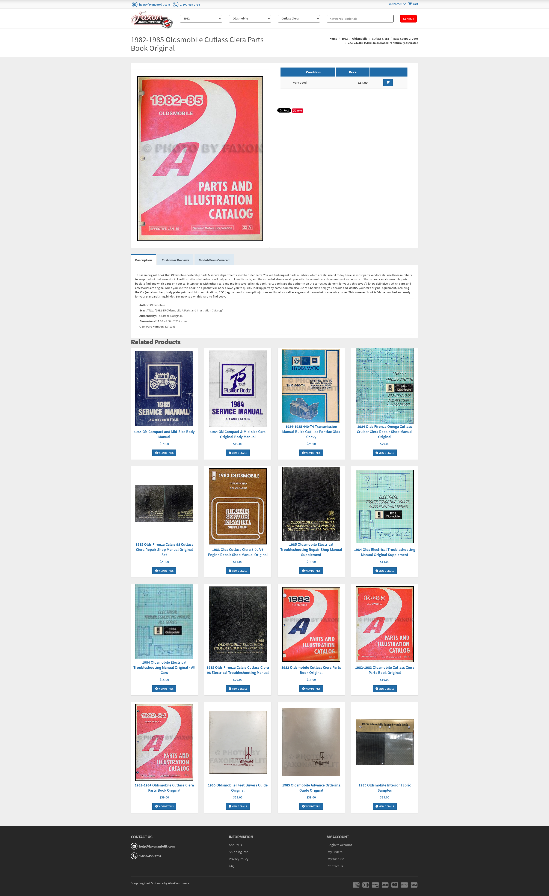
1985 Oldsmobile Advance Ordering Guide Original (311, 788)
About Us (235, 845)
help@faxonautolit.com (154, 4)
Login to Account (340, 845)
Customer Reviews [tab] (175, 260)
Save (299, 110)
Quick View (164, 389)
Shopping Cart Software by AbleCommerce (160, 883)
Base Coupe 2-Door (405, 39)
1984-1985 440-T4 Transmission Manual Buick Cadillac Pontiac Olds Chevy (311, 431)
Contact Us (335, 866)
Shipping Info (238, 852)
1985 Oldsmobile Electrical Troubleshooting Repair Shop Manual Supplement (311, 549)
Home (333, 39)
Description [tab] (143, 260)
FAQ (232, 866)
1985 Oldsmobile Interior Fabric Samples (385, 788)
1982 (345, 39)
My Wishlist (336, 859)
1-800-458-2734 (190, 4)
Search (408, 19)
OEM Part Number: (151, 326)
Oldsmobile (359, 39)
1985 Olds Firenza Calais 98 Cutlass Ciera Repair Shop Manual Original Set (164, 549)
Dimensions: (147, 321)
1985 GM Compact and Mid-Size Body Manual (164, 434)
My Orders (335, 852)
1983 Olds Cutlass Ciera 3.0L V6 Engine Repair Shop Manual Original (238, 552)
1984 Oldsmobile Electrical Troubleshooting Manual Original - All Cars (164, 667)
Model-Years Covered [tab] (214, 260)
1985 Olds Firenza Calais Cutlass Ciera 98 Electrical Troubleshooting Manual (238, 670)
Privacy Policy (238, 859)
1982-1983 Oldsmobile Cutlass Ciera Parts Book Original (384, 670)
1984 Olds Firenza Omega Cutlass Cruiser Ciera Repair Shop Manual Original (384, 431)
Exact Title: (146, 310)
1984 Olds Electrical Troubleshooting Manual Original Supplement (384, 552)
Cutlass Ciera (380, 39)
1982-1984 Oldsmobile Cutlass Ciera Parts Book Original (164, 788)
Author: (144, 305)
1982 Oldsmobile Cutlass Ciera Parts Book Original (311, 670)
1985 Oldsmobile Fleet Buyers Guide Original (238, 788)
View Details (166, 452)
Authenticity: (148, 316)
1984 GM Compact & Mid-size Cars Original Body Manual (237, 434)
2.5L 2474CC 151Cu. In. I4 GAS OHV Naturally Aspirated (383, 43)
